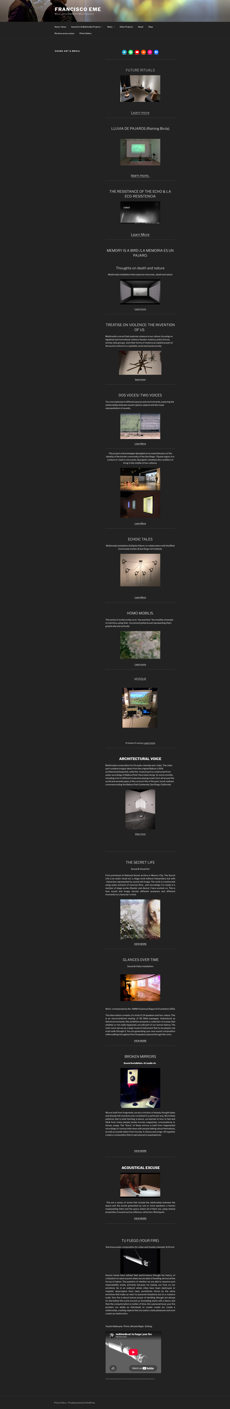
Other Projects (126, 27)
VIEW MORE (140, 944)
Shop (150, 27)
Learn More (140, 443)
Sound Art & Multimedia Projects (85, 27)
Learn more (140, 113)
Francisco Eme (78, 9)
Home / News (60, 27)
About (140, 27)
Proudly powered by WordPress (81, 1403)
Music (110, 27)
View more (140, 834)
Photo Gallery (85, 33)
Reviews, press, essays (64, 33)
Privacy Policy (60, 1403)
